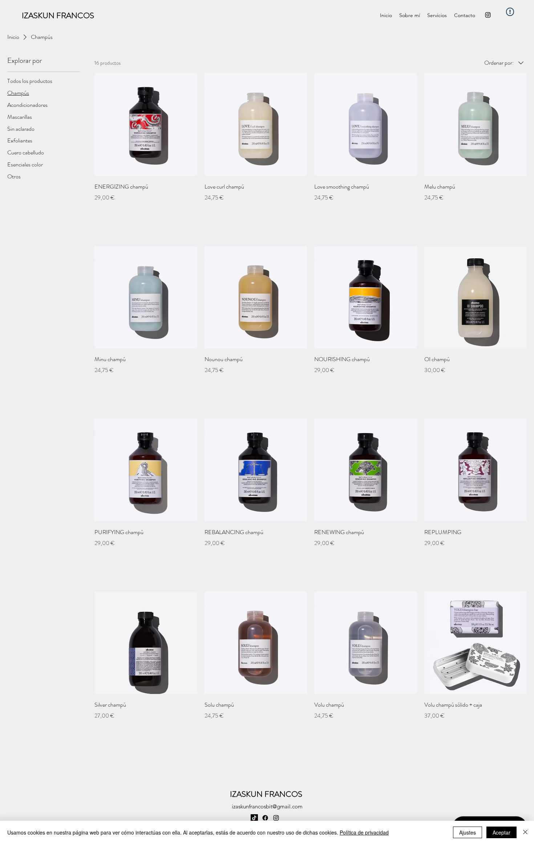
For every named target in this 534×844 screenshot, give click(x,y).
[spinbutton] (146, 213)
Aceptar (501, 832)
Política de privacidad (364, 832)
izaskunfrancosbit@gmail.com (267, 806)
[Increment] (191, 213)
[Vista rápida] (145, 124)
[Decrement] (100, 213)
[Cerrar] (525, 832)
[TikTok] (254, 817)
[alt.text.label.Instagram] (487, 15)
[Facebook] (265, 817)
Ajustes (467, 832)
